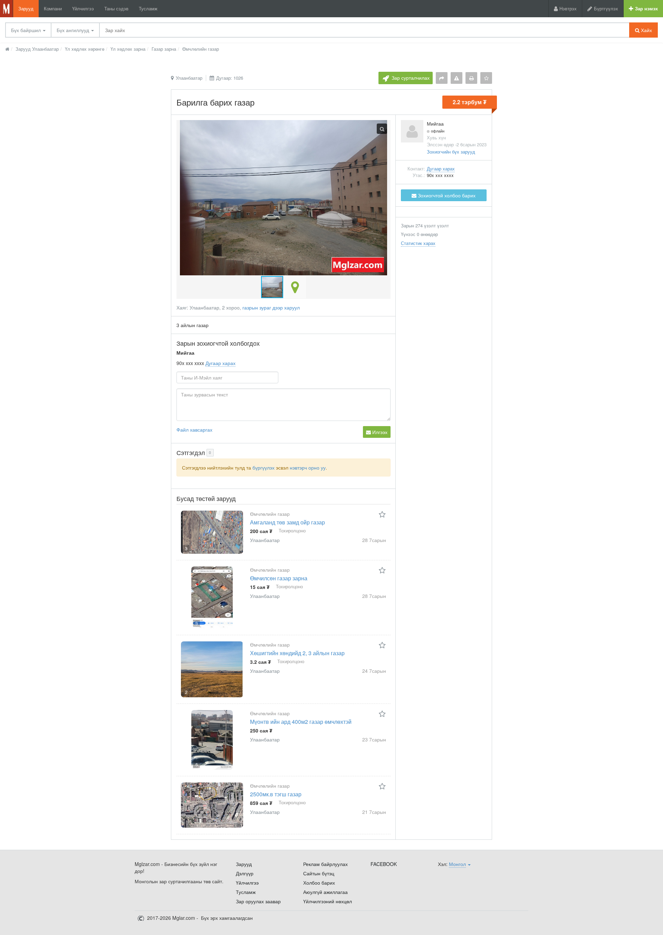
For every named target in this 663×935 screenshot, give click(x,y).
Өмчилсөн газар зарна (278, 578)
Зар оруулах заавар (258, 901)
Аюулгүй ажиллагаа (325, 891)
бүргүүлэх (263, 467)
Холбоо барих (319, 882)
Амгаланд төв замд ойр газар (287, 522)
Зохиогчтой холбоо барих (445, 195)
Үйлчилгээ (83, 8)
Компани (53, 8)
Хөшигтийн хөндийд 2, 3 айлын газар (297, 653)
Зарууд (25, 8)
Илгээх (379, 432)
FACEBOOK (384, 863)
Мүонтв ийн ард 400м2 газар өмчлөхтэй (301, 722)
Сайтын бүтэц (318, 873)
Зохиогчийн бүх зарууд (451, 151)
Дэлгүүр (244, 873)
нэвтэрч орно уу (308, 467)
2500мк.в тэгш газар (275, 794)
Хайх (646, 30)
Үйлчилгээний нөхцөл (327, 901)
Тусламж (148, 8)
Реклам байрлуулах (325, 863)
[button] (295, 287)
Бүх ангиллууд (73, 30)
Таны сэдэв (116, 8)
